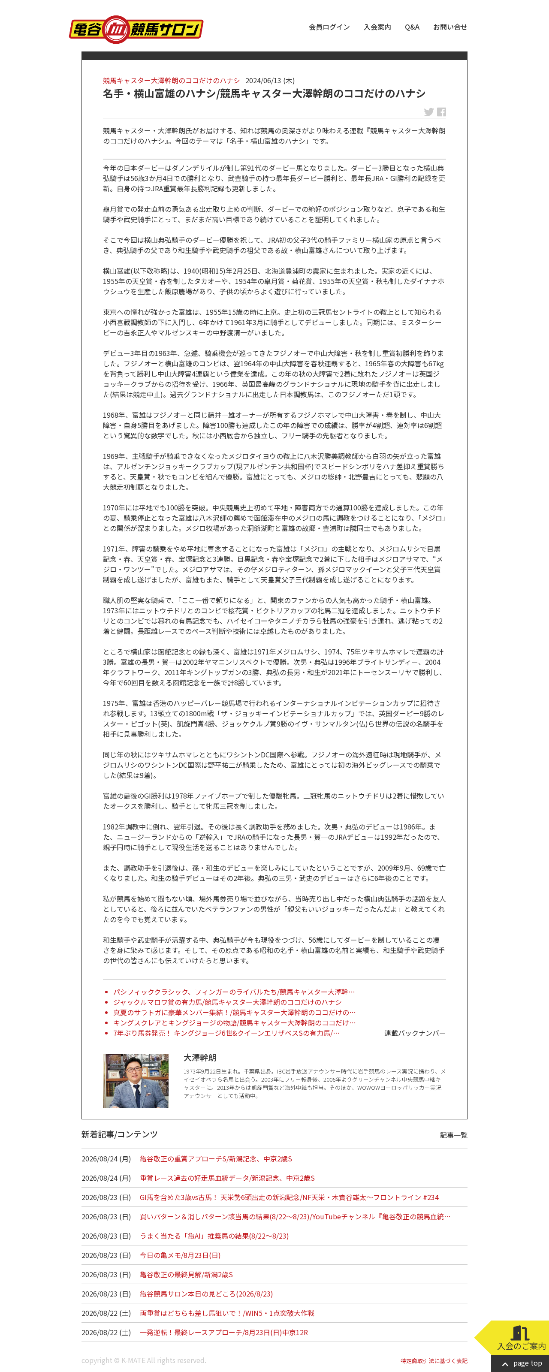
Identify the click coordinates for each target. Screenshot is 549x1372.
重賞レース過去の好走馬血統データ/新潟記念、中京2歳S (227, 1178)
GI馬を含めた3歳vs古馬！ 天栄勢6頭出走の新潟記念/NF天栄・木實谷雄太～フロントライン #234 (289, 1197)
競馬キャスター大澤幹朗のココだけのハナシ (171, 80)
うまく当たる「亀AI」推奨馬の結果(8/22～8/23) (214, 1235)
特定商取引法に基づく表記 (434, 1361)
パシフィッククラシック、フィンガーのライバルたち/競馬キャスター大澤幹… (234, 991)
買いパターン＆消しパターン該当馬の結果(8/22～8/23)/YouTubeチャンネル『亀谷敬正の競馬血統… (295, 1216)
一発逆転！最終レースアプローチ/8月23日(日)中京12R (224, 1332)
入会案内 (377, 26)
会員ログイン (329, 26)
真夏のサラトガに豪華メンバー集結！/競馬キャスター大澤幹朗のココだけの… (234, 1012)
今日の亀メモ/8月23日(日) (180, 1255)
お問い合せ (450, 26)
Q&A (412, 26)
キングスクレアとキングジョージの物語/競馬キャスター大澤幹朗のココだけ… (234, 1022)
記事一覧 (454, 1135)
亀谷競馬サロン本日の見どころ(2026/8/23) (206, 1293)
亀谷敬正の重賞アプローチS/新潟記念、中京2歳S (216, 1158)
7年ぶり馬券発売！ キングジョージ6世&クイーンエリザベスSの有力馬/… (226, 1033)
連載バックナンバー (415, 1033)
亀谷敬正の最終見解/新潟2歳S (186, 1274)
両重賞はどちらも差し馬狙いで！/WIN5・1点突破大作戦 (227, 1313)
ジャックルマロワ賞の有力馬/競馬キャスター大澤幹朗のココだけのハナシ (227, 1002)
